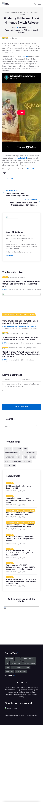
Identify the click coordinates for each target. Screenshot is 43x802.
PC (17, 172)
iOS (25, 448)
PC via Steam (32, 169)
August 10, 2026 (13, 343)
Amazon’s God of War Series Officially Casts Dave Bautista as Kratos (20, 513)
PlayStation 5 (23, 314)
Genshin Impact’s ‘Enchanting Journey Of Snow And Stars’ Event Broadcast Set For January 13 (21, 354)
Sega (6, 461)
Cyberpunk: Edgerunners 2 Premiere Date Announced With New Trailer (20, 525)
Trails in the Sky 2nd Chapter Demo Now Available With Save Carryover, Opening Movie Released (21, 581)
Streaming (30, 510)
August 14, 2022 (13, 289)
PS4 (30, 314)
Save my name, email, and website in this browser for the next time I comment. (22, 385)
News (7, 12)
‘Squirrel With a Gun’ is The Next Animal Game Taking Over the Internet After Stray (21, 283)
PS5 (33, 314)
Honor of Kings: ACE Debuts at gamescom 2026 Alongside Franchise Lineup (20, 500)
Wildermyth (22, 172)
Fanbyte (25, 57)
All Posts (22, 28)
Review (32, 457)
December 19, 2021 (16, 12)
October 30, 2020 (9, 329)
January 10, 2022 (14, 360)
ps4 (19, 457)
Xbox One (27, 461)
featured (17, 448)
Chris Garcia (34, 12)
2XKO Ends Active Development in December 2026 (18, 487)
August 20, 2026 (11, 543)
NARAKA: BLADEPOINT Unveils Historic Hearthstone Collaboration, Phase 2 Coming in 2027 (20, 553)
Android (8, 448)
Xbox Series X (10, 465)
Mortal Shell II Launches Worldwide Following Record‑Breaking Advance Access (20, 539)
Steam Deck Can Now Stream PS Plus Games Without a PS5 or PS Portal (20, 338)
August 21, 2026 (11, 490)
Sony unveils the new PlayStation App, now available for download (20, 322)
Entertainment (14, 510)
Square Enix (16, 461)
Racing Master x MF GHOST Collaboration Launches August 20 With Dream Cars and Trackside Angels (20, 567)
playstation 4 (31, 453)
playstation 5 (10, 457)
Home (14, 28)
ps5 (25, 457)
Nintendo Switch (21, 158)
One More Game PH (11, 715)
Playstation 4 (12, 314)
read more (9, 255)
